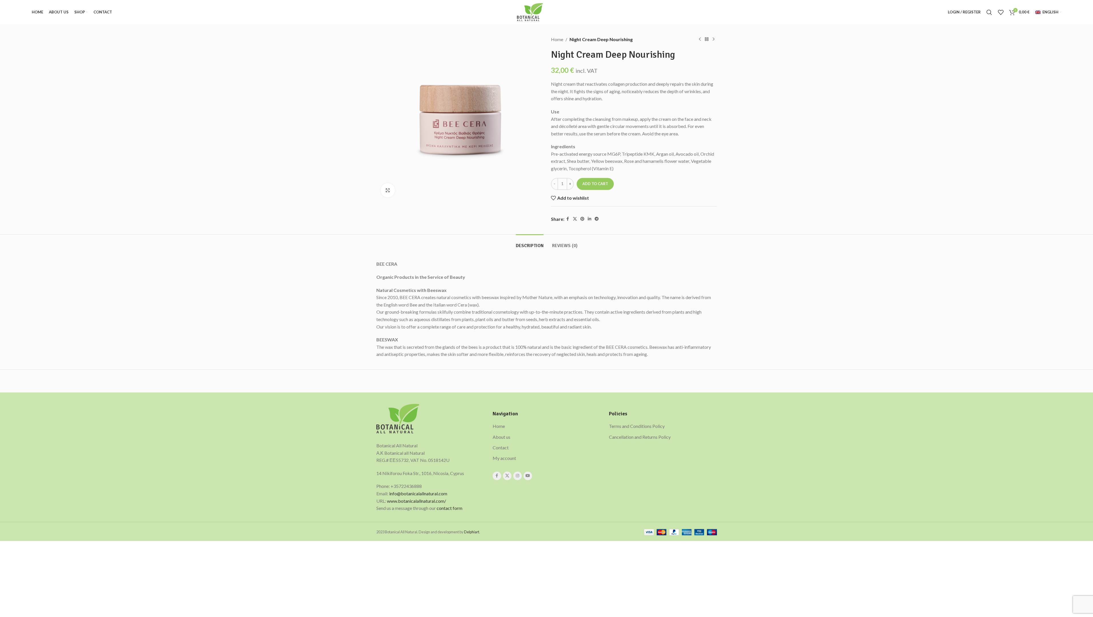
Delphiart (471, 532)
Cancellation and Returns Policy (640, 437)
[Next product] (713, 39)
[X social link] (575, 219)
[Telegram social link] (596, 219)
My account (504, 458)
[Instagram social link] (517, 476)
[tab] (529, 243)
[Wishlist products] (1000, 12)
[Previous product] (699, 39)
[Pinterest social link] (582, 219)
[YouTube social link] (527, 476)
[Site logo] (530, 11)
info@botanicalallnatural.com (418, 493)
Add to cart (595, 183)
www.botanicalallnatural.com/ (416, 501)
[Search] (989, 12)
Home (557, 39)
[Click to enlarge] (388, 190)
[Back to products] (706, 39)
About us (501, 437)
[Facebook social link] (567, 219)
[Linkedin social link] (589, 219)
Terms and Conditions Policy (637, 426)
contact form (449, 508)
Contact (501, 447)
